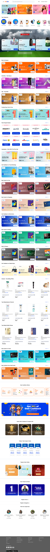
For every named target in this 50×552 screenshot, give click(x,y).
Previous (2, 23)
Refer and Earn (30, 539)
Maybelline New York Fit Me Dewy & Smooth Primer (33, 291)
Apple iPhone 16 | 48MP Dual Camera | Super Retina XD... (20, 337)
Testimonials (7, 543)
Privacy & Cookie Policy (19, 540)
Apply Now (15, 242)
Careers (29, 540)
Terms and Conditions (19, 539)
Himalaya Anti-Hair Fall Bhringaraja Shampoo (7, 291)
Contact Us (40, 540)
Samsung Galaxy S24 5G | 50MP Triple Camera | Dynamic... (7, 337)
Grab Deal (15, 49)
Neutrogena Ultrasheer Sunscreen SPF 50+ (20, 314)
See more (8, 516)
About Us (7, 539)
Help (39, 1)
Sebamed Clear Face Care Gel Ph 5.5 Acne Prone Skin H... (7, 314)
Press (7, 540)
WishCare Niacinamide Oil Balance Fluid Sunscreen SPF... (33, 314)
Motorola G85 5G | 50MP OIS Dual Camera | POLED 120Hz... (33, 337)
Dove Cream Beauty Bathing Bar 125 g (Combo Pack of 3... (20, 291)
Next (48, 9)
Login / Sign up (45, 1)
